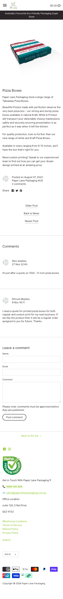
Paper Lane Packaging (33, 583)
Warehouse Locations (14, 521)
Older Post (32, 205)
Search (6, 539)
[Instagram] (9, 449)
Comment (7, 379)
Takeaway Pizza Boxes (15, 100)
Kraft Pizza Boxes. (40, 138)
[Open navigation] (4, 5)
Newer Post (31, 221)
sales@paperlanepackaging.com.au (26, 492)
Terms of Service (12, 525)
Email (5, 366)
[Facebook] (4, 449)
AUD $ (7, 554)
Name (5, 353)
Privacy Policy (10, 532)
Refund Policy (10, 528)
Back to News (31, 213)
